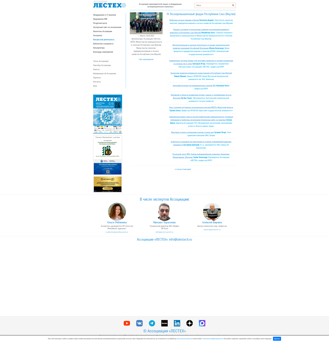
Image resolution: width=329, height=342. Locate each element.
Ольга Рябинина (117, 222)
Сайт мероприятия (146, 59)
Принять (277, 339)
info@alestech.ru (180, 239)
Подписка (97, 77)
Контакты (97, 82)
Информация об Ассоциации (104, 73)
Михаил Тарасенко (164, 222)
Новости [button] (96, 69)
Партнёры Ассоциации (102, 65)
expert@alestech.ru (212, 229)
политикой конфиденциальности (213, 339)
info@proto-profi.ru (164, 232)
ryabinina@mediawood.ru (117, 232)
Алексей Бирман (212, 222)
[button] (109, 23)
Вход (95, 86)
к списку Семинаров (183, 169)
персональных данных (184, 339)
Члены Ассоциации (100, 61)
